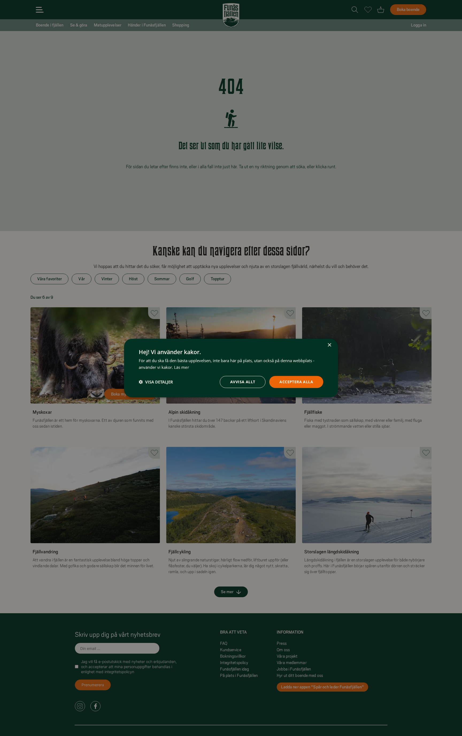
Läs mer (181, 367)
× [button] (329, 345)
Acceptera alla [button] (296, 381)
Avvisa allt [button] (242, 381)
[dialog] (231, 368)
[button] (156, 382)
